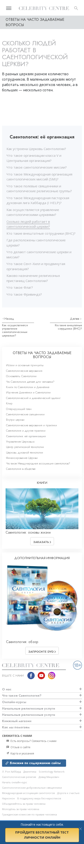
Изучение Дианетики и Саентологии (28, 392)
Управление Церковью (20, 441)
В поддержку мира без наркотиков (39, 798)
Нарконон (8, 798)
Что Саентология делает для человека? (30, 382)
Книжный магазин (16, 721)
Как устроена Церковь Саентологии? (36, 148)
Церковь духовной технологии (24, 452)
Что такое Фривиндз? (24, 294)
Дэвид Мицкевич (49, 777)
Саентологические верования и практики (31, 425)
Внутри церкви (15, 420)
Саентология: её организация (26, 436)
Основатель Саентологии (21, 376)
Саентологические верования (24, 371)
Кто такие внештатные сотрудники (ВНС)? (40, 233)
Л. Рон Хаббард (11, 771)
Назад (9, 318)
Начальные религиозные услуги (28, 708)
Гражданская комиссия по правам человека (29, 814)
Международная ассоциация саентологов (28, 793)
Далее (75, 318)
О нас (6, 689)
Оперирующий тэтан (19, 409)
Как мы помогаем (16, 727)
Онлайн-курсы (14, 702)
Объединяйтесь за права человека (23, 803)
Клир (9, 403)
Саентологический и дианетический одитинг (33, 398)
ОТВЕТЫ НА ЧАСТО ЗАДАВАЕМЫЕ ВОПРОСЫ (42, 354)
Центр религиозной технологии (25, 447)
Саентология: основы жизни (28, 532)
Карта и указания (22, 753)
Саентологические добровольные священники (32, 787)
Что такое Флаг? (19, 287)
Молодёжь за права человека (20, 809)
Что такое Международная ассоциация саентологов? (38, 463)
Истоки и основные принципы (24, 365)
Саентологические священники (25, 414)
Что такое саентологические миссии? (36, 167)
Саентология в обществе (20, 469)
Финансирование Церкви (22, 458)
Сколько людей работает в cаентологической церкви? (28, 224)
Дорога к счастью (68, 793)
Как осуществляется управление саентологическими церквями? (15, 330)
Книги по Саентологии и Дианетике (27, 387)
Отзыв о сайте (20, 747)
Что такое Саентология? (21, 695)
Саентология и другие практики (25, 430)
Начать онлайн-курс (14, 782)
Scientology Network (52, 771)
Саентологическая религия (19, 777)
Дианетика (29, 771)
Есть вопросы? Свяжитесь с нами (33, 741)
